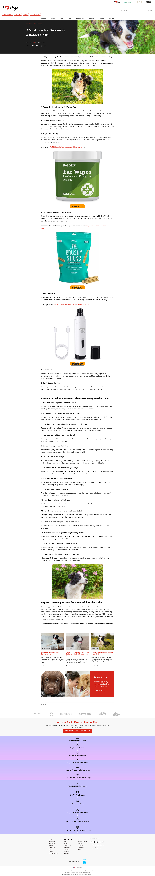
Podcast (51, 851)
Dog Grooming (38, 23)
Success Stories (35, 14)
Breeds (53, 18)
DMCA (79, 849)
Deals (25, 14)
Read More (44, 665)
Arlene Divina (31, 42)
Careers (51, 845)
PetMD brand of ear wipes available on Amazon (67, 147)
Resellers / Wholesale (82, 841)
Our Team (101, 18)
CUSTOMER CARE (68, 839)
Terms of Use (81, 847)
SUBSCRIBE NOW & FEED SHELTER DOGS (77, 730)
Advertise (80, 843)
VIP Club (18, 14)
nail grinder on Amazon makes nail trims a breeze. (72, 305)
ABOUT (51, 839)
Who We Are (52, 843)
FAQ (65, 841)
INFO (79, 839)
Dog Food (91, 18)
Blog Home (43, 18)
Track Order (66, 849)
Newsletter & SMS (97, 848)
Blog (50, 849)
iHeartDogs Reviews (53, 853)
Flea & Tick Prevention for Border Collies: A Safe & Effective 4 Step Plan (77, 654)
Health (61, 18)
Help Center (66, 851)
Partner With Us (67, 845)
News (69, 18)
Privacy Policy (81, 845)
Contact (65, 843)
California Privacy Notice (97, 845)
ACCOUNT (66, 853)
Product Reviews (80, 18)
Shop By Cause (7, 14)
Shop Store (111, 18)
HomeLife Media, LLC (78, 870)
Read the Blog (99, 690)
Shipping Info (67, 847)
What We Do (52, 841)
